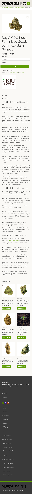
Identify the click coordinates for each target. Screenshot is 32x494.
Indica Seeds (6, 456)
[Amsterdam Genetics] (9, 82)
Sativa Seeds (6, 471)
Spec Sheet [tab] (5, 98)
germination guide (14, 240)
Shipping (5, 427)
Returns (5, 423)
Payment (5, 419)
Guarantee (6, 415)
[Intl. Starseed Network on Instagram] (5, 403)
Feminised (9, 72)
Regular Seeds (7, 443)
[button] (27, 17)
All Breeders (6, 432)
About (4, 389)
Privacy (5, 397)
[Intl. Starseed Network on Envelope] (8, 403)
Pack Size (4, 56)
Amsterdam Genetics (19, 7)
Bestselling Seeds (8, 474)
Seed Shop (9, 7)
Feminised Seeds (7, 439)
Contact (5, 393)
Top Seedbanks (7, 435)
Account (5, 411)
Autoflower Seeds (7, 447)
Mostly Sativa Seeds (8, 467)
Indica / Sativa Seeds (8, 463)
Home (3, 7)
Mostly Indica (15, 72)
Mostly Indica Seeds (8, 459)
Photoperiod (21, 72)
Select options (6, 308)
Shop (4, 408)
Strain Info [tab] (4, 95)
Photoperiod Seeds (8, 451)
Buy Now (14, 66)
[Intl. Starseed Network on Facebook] (3, 403)
